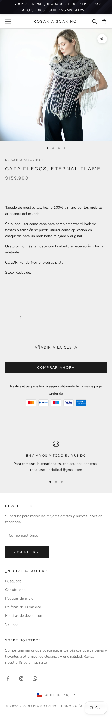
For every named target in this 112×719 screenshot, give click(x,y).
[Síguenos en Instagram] (21, 678)
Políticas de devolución (23, 615)
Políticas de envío (19, 598)
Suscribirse (27, 552)
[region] (56, 457)
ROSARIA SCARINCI (24, 160)
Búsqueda (13, 581)
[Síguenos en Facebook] (7, 678)
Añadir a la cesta (56, 347)
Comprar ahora (56, 367)
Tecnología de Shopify (82, 706)
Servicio (11, 624)
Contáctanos (15, 589)
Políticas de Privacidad (23, 606)
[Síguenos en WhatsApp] (35, 678)
